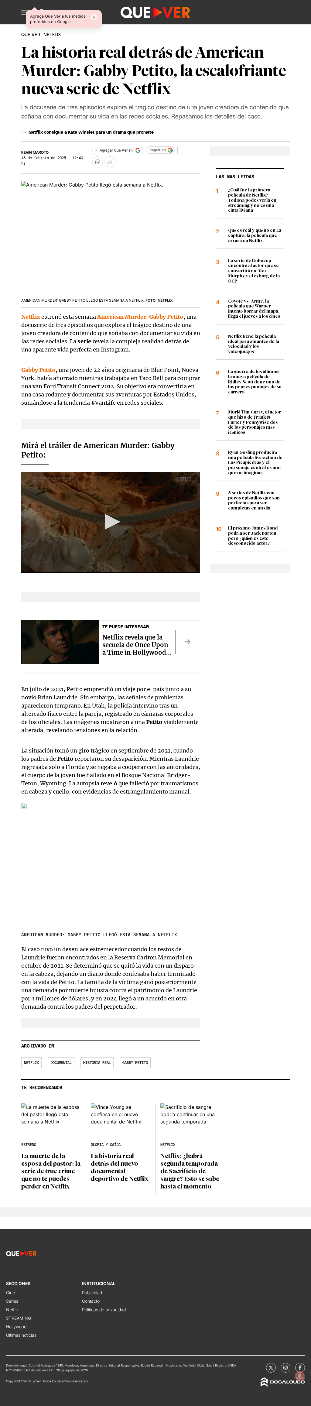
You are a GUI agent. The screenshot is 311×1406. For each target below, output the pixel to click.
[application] (110, 522)
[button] (25, 12)
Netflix (31, 1063)
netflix (52, 35)
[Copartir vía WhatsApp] (97, 161)
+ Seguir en (156, 150)
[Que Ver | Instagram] (285, 1367)
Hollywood (16, 1326)
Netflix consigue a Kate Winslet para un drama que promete (91, 132)
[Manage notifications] (300, 1376)
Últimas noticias (21, 1335)
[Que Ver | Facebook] (300, 1367)
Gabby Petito (135, 1063)
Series (12, 1301)
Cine (10, 1292)
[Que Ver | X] (270, 1367)
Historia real (97, 1063)
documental (61, 1063)
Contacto (91, 1301)
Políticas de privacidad (104, 1309)
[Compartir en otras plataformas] (109, 161)
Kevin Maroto (35, 152)
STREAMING (18, 1318)
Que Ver (30, 35)
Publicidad (92, 1292)
